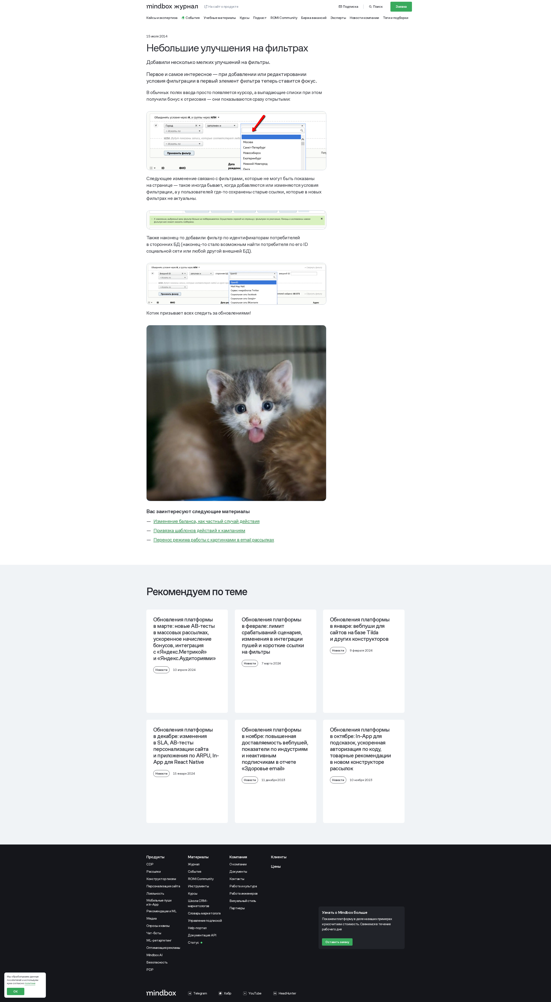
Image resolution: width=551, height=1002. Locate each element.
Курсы (192, 893)
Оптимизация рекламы (163, 947)
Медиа (151, 918)
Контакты (236, 879)
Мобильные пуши (159, 902)
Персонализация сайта (163, 886)
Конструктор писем (161, 879)
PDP (149, 969)
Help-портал (197, 928)
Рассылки (153, 871)
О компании (238, 864)
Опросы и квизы (158, 925)
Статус (193, 942)
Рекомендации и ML (161, 911)
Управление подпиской (205, 920)
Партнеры (237, 908)
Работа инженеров (243, 893)
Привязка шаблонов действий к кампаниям (199, 530)
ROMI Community (201, 879)
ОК (15, 991)
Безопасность (157, 962)
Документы (238, 871)
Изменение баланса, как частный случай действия (206, 521)
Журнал (194, 864)
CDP (149, 864)
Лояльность (155, 893)
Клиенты (278, 856)
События (194, 871)
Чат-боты (153, 933)
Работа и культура (243, 886)
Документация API (202, 935)
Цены (276, 866)
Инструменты (198, 886)
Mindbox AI (154, 955)
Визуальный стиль (242, 901)
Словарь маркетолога (204, 913)
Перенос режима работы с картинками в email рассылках (213, 540)
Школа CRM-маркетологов (198, 903)
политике (30, 983)
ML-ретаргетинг (159, 940)
